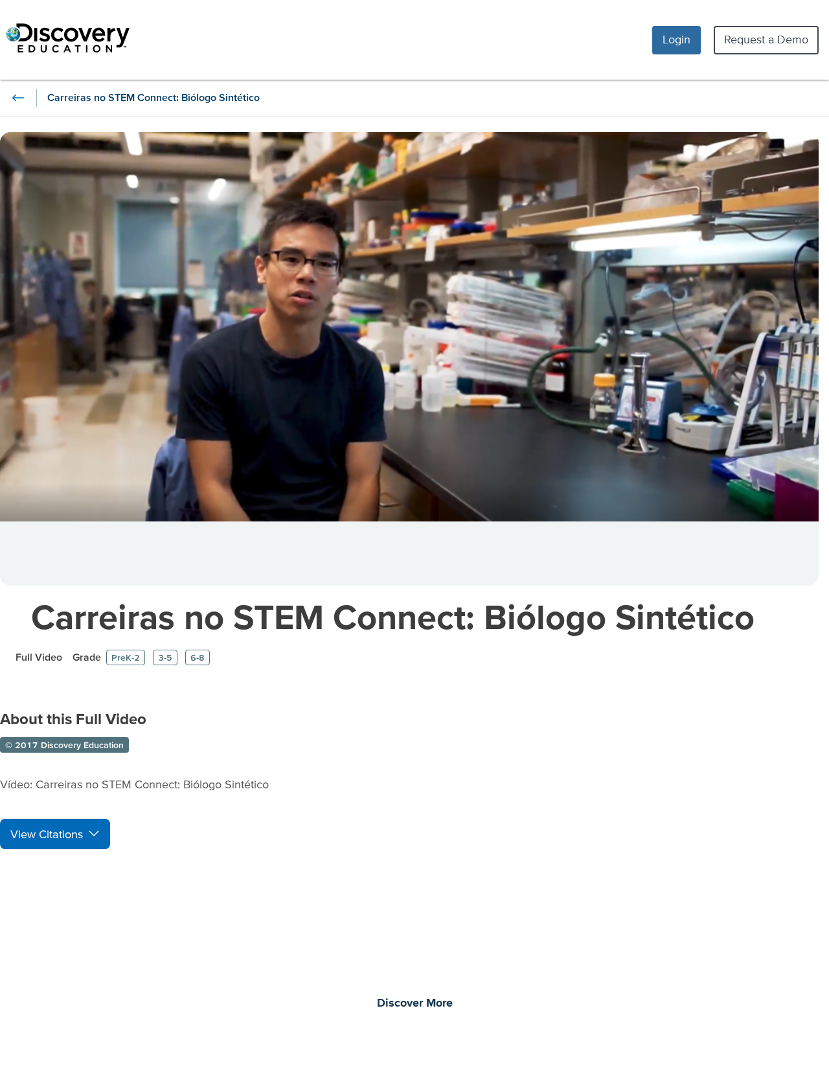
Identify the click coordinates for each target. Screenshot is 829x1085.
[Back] (18, 98)
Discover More (415, 1003)
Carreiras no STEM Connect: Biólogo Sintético (393, 616)
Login (676, 39)
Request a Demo (766, 39)
